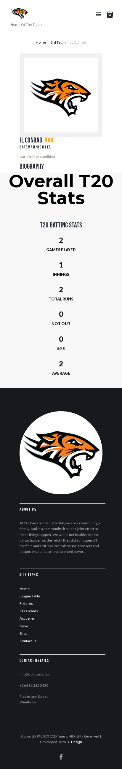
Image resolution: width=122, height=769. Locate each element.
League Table (30, 596)
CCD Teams (29, 611)
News (24, 626)
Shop (23, 633)
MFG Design (72, 742)
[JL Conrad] (61, 95)
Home (41, 42)
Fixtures (26, 603)
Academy (27, 618)
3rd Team (58, 42)
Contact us (28, 641)
